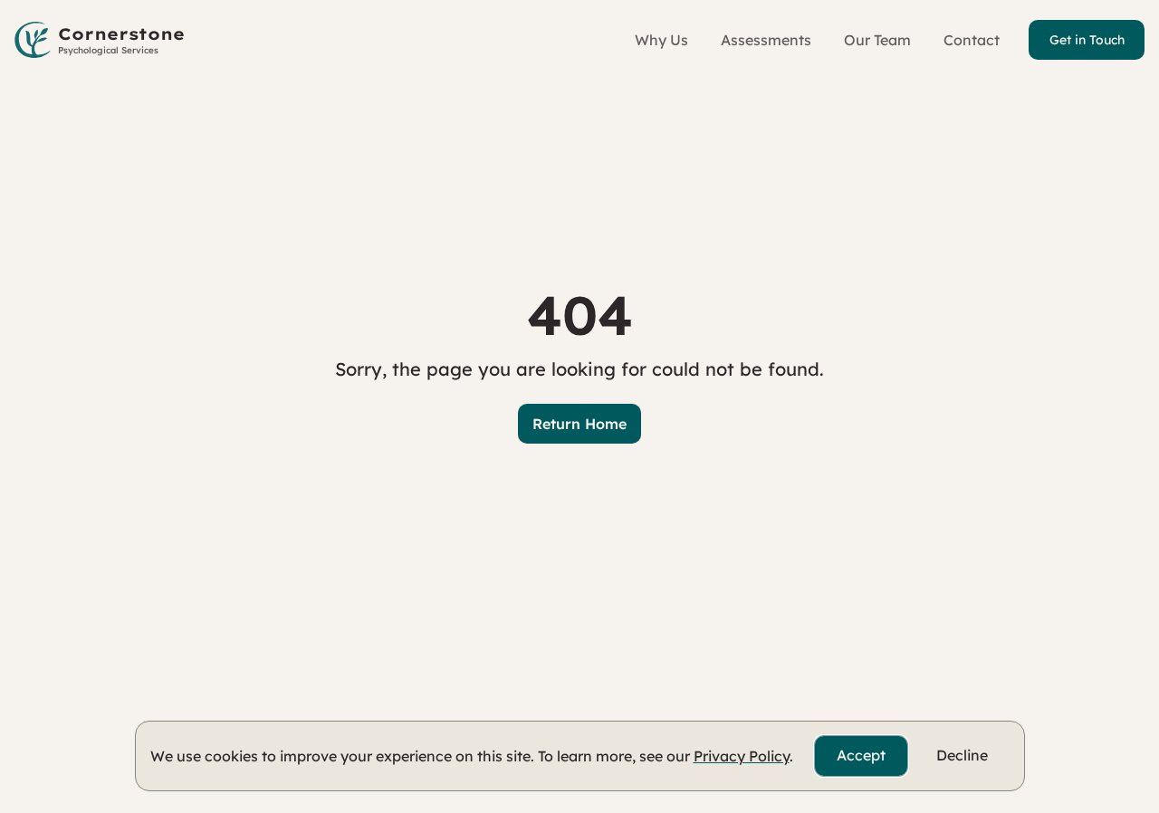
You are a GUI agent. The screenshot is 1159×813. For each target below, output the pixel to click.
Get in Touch (1087, 40)
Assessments (766, 40)
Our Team (877, 40)
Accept (861, 755)
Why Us (661, 40)
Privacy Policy (742, 756)
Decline (962, 755)
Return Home (579, 424)
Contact (971, 40)
